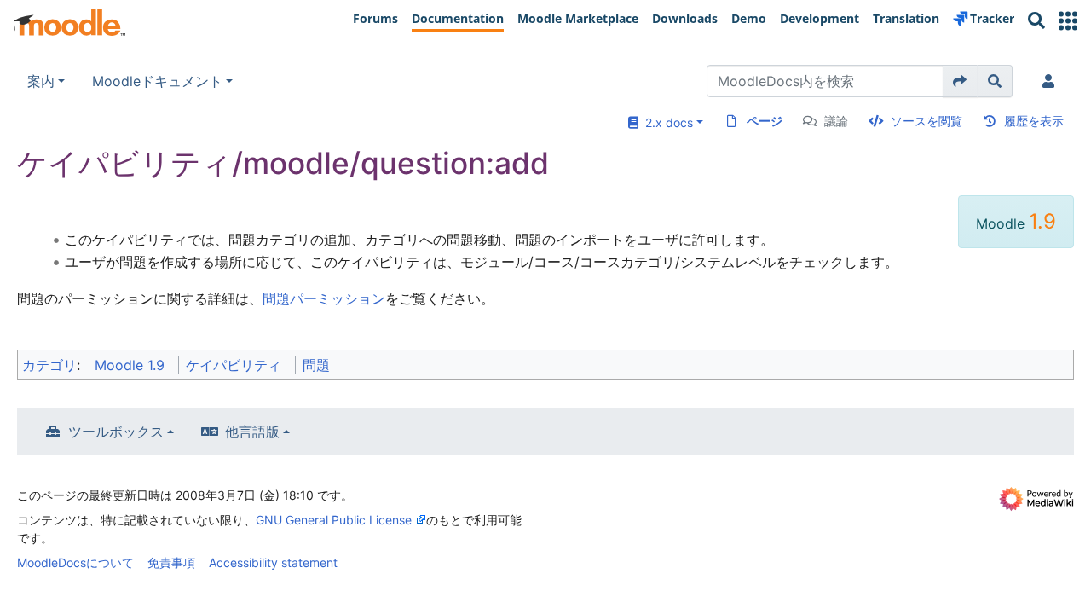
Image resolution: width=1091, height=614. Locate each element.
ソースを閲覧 (926, 120)
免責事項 (171, 562)
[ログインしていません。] (1052, 81)
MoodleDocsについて (75, 562)
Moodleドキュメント (157, 81)
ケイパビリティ (233, 365)
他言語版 (252, 431)
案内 (41, 81)
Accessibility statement (273, 562)
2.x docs (665, 122)
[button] (1068, 21)
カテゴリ (49, 365)
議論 (836, 120)
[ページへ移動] (960, 81)
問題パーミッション (324, 298)
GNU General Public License (334, 520)
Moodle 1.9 (130, 365)
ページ (764, 120)
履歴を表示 (1034, 120)
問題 (316, 365)
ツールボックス (116, 431)
